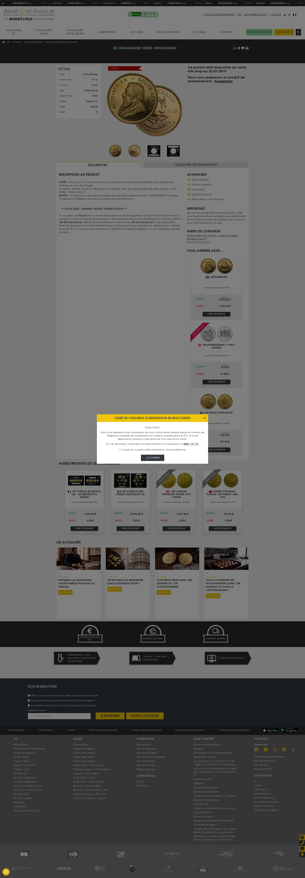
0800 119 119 (190, 444)
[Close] (205, 418)
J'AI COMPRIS (152, 458)
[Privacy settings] (6, 872)
